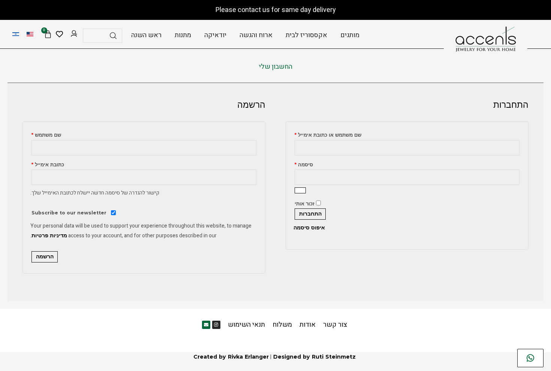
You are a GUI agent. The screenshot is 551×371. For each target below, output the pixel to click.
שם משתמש (46, 134)
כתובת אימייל (47, 163)
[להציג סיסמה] (300, 190)
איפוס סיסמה (309, 227)
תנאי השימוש (246, 325)
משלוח (282, 325)
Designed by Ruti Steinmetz (314, 356)
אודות (307, 325)
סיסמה (304, 163)
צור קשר (335, 325)
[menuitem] (30, 34)
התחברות (310, 214)
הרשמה (45, 257)
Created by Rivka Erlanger (231, 356)
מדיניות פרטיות (49, 235)
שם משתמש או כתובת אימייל (328, 134)
